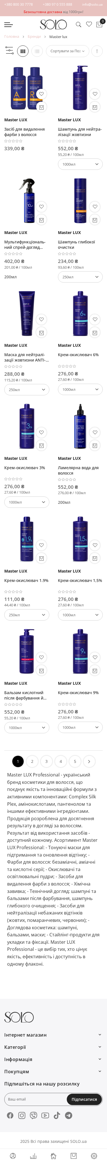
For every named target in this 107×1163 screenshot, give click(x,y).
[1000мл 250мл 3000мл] (80, 389)
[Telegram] (68, 1115)
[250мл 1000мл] (80, 277)
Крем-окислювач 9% (78, 692)
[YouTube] (45, 1115)
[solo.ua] (53, 24)
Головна (11, 36)
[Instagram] (22, 1115)
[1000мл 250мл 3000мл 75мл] (80, 164)
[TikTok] (57, 1115)
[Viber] (33, 1115)
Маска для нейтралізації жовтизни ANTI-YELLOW (25, 357)
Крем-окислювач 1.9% (26, 580)
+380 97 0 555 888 (57, 4)
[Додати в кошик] (41, 107)
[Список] (37, 51)
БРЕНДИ (34, 36)
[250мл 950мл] (26, 389)
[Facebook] (10, 1115)
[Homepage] (53, 1156)
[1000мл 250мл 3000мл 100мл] (26, 727)
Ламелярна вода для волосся (78, 470)
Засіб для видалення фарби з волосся (24, 131)
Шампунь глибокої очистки (76, 244)
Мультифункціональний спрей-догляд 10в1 (25, 244)
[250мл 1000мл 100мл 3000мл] (26, 615)
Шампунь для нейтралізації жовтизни (80, 131)
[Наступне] (89, 761)
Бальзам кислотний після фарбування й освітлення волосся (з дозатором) (25, 695)
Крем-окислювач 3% (24, 467)
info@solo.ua (92, 4)
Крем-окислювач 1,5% (80, 580)
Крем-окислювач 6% (78, 354)
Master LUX (15, 119)
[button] (41, 94)
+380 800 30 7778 (18, 4)
